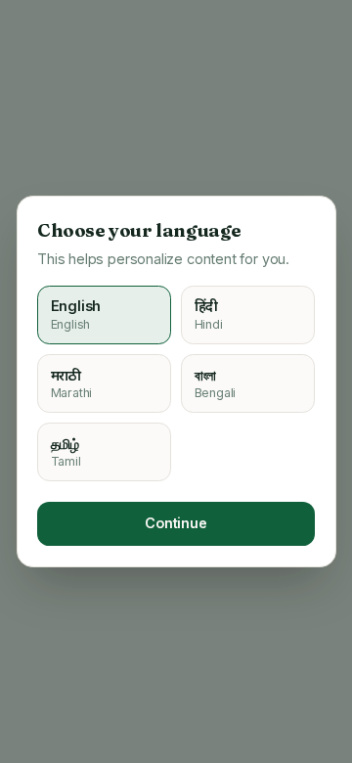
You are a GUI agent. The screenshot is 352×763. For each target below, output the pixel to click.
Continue (176, 523)
